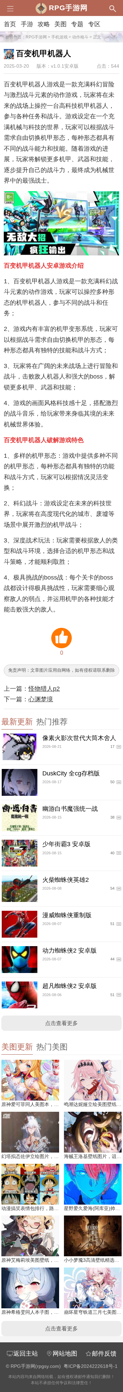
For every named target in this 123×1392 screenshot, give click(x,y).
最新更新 (17, 722)
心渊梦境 (40, 699)
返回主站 (25, 1353)
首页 (10, 24)
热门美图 (52, 1047)
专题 (77, 24)
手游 (27, 24)
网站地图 (65, 1353)
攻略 (44, 24)
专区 (94, 24)
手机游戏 (59, 37)
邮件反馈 (104, 1353)
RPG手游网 (36, 37)
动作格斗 (80, 37)
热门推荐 (52, 722)
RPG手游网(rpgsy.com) (36, 1366)
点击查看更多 (61, 1023)
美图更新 (17, 1047)
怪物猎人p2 (44, 688)
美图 (60, 24)
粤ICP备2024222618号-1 (91, 1366)
